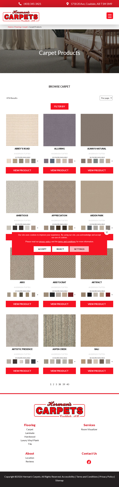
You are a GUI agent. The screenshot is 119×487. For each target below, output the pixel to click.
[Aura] (22, 130)
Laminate (29, 433)
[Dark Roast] (21, 227)
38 (59, 384)
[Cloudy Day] (95, 227)
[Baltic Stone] (22, 330)
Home (10, 27)
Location (29, 457)
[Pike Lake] (58, 361)
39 (63, 384)
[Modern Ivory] (52, 361)
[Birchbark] (64, 161)
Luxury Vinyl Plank (30, 440)
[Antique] (15, 294)
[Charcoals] (15, 227)
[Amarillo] (59, 196)
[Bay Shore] (27, 294)
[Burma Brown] (15, 361)
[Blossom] (70, 161)
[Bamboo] (15, 161)
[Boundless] (21, 161)
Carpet (25, 27)
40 (67, 384)
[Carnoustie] (70, 227)
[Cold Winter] (27, 361)
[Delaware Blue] (33, 161)
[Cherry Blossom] (70, 294)
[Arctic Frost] (52, 227)
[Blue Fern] (95, 161)
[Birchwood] (59, 263)
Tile (30, 443)
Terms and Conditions (87, 476)
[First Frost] (27, 227)
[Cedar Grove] (59, 330)
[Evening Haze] (108, 227)
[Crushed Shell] (108, 361)
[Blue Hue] (89, 227)
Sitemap (59, 480)
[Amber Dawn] (97, 330)
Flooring (17, 27)
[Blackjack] (52, 294)
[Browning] (64, 227)
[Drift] (101, 227)
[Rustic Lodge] (70, 361)
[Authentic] (97, 196)
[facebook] (89, 462)
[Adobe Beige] (22, 263)
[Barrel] (97, 130)
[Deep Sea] (33, 361)
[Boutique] (108, 161)
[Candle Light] (21, 361)
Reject (60, 249)
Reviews (30, 461)
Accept (42, 249)
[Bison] (58, 227)
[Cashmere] (64, 294)
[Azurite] (52, 161)
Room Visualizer (89, 429)
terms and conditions (67, 241)
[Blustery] (101, 161)
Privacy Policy (106, 476)
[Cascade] (58, 294)
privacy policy (45, 241)
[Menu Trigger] (110, 15)
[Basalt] (58, 161)
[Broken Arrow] (33, 294)
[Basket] (89, 161)
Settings (79, 249)
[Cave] (101, 361)
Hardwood (29, 436)
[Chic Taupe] (27, 161)
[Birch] (95, 361)
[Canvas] (22, 196)
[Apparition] (21, 294)
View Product (22, 170)
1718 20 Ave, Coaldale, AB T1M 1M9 (91, 3)
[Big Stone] (89, 361)
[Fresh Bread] (33, 227)
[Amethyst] (59, 130)
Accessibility (68, 476)
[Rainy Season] (64, 361)
